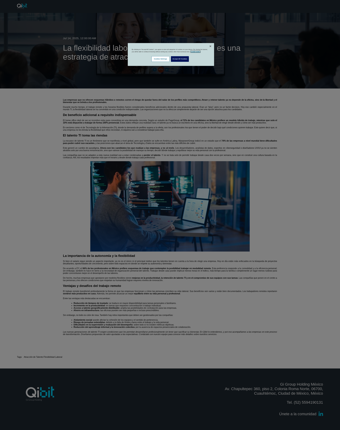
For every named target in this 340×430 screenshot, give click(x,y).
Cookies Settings (160, 59)
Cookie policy (195, 51)
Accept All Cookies (180, 59)
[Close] (210, 46)
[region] (171, 54)
